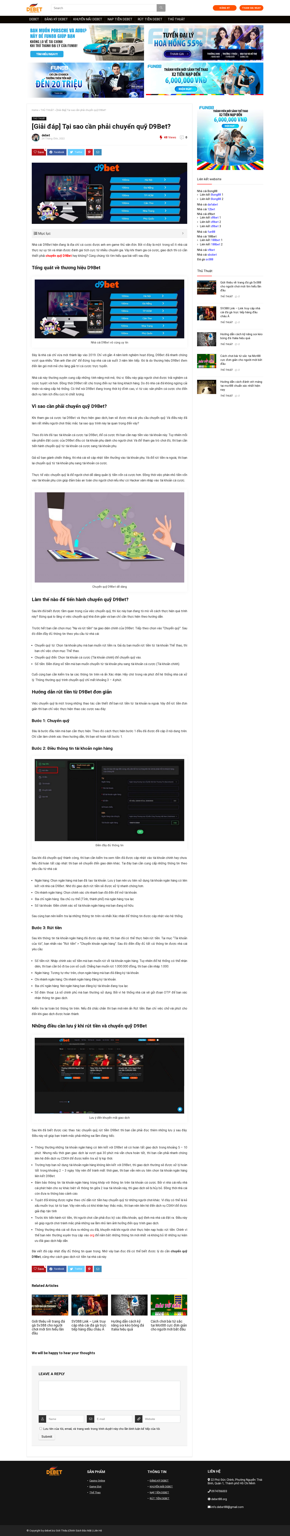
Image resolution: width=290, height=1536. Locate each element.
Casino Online (97, 1480)
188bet (215, 240)
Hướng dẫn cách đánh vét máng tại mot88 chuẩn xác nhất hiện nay (241, 385)
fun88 (211, 232)
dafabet (213, 204)
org (92, 1235)
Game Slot (95, 1486)
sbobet (212, 254)
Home (35, 110)
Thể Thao (95, 1492)
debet (46, 135)
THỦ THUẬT (176, 19)
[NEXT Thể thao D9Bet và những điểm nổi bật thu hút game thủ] (286, 1526)
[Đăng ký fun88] (230, 137)
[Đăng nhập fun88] (204, 80)
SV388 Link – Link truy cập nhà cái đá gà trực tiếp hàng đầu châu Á (88, 1325)
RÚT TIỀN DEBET (150, 19)
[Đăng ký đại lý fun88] (85, 43)
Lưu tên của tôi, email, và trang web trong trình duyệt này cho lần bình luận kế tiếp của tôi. (101, 1429)
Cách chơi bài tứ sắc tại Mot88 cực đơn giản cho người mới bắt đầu (169, 1325)
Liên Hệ (97, 1530)
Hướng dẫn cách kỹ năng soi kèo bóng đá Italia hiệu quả (127, 1325)
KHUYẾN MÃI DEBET (87, 19)
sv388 (209, 259)
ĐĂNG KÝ (224, 8)
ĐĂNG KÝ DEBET (56, 19)
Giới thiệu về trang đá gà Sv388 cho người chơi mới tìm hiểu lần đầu (48, 1327)
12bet (211, 209)
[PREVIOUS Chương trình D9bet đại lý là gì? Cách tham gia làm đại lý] (4, 1526)
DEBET (34, 19)
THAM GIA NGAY (251, 8)
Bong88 (216, 194)
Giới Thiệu (61, 1530)
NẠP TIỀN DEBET (120, 19)
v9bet (211, 250)
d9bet (215, 217)
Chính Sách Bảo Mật (80, 1530)
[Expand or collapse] (182, 233)
